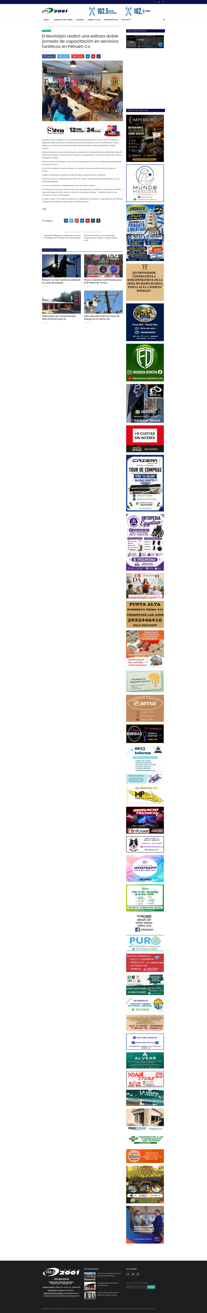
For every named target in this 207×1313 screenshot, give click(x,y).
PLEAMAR (80, 20)
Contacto (126, 20)
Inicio (43, 26)
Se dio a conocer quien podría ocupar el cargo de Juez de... (107, 1294)
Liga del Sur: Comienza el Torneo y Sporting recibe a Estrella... (109, 1274)
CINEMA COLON (93, 20)
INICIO (46, 20)
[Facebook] (66, 221)
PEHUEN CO (50, 26)
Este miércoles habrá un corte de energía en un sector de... (101, 317)
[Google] (77, 221)
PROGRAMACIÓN (111, 20)
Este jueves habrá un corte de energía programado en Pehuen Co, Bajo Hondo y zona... (100, 237)
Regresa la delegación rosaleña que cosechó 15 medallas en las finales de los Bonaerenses (62, 236)
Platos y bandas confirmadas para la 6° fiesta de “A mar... (103, 281)
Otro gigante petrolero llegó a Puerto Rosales (108, 1284)
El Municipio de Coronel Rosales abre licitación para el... (59, 317)
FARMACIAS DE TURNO (63, 20)
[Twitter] (71, 221)
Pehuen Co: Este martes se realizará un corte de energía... (61, 281)
